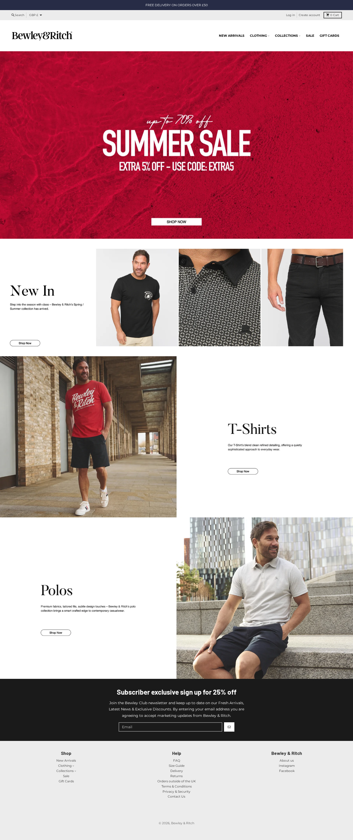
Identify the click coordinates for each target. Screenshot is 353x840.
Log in (290, 15)
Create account (309, 15)
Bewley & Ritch (182, 823)
